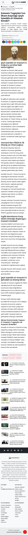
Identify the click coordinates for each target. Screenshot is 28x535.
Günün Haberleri (20, 491)
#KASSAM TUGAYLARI (8, 358)
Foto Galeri (18, 493)
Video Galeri (18, 495)
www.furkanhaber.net (14, 532)
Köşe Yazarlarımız (20, 496)
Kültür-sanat (19, 511)
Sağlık (3, 520)
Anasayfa (5, 6)
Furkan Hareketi (6, 505)
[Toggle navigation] (3, 2)
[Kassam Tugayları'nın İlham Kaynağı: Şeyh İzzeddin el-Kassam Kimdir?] (14, 53)
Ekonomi (3, 522)
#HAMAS (18, 358)
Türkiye (3, 509)
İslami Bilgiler (5, 516)
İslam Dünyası (5, 507)
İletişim (17, 500)
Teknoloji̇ (17, 513)
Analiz (3, 515)
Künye (17, 498)
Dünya (3, 511)
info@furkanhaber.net (7, 489)
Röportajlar (4, 518)
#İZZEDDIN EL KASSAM (15, 355)
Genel (17, 516)
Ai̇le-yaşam (18, 509)
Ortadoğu (4, 513)
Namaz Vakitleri (19, 487)
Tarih (16, 515)
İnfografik (11, 6)
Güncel (17, 505)
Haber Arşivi (18, 489)
